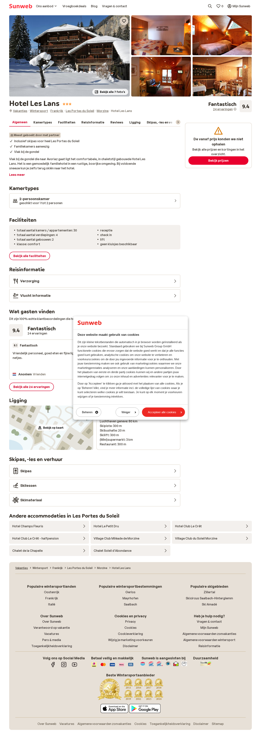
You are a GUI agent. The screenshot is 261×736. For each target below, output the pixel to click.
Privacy (130, 621)
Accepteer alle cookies (162, 412)
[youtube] (74, 666)
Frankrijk (51, 598)
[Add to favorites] (124, 21)
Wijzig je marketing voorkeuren (130, 640)
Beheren (87, 412)
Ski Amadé (209, 604)
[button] (69, 56)
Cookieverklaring (130, 634)
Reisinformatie (209, 646)
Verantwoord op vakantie (51, 628)
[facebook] (53, 666)
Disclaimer (130, 646)
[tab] (19, 122)
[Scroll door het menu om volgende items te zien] (178, 122)
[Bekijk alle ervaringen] (230, 106)
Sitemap (218, 724)
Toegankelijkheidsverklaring (51, 646)
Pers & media (51, 640)
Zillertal (209, 592)
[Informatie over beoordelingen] (235, 109)
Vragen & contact (209, 621)
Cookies (130, 628)
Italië (51, 604)
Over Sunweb (51, 621)
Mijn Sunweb (209, 628)
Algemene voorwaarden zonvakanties (209, 634)
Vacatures (51, 634)
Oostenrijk (51, 592)
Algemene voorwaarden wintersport (209, 640)
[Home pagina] (20, 6)
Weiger (126, 412)
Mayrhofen (130, 598)
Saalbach (130, 604)
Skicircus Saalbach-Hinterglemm (209, 598)
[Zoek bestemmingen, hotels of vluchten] (210, 6)
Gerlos (130, 592)
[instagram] (64, 666)
